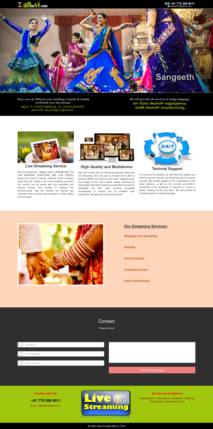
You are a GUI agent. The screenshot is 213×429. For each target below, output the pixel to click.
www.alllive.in (112, 425)
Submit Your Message (152, 370)
